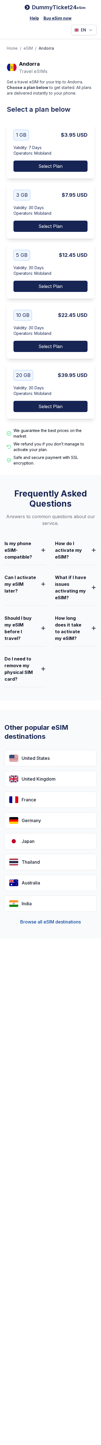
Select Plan (50, 166)
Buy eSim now (57, 18)
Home (12, 48)
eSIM (28, 48)
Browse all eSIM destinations (50, 922)
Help (34, 18)
